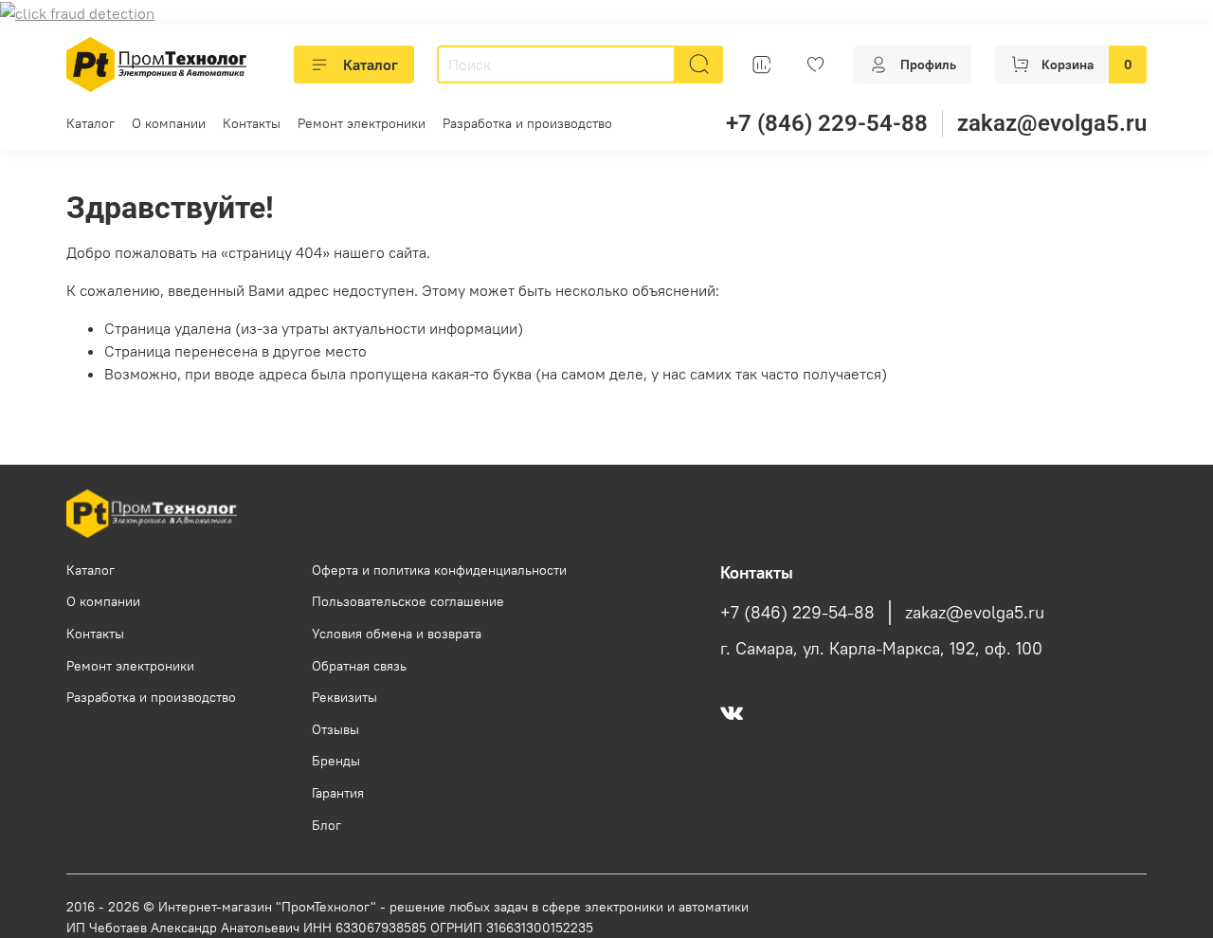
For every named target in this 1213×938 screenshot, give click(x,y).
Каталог (370, 64)
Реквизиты (344, 697)
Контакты (252, 123)
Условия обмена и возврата (396, 633)
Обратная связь (359, 665)
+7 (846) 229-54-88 (827, 123)
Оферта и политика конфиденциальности (439, 570)
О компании (169, 123)
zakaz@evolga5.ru (1052, 123)
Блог (326, 825)
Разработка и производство (527, 123)
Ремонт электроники (361, 123)
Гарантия (338, 792)
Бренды (336, 760)
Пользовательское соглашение (408, 601)
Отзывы (335, 729)
